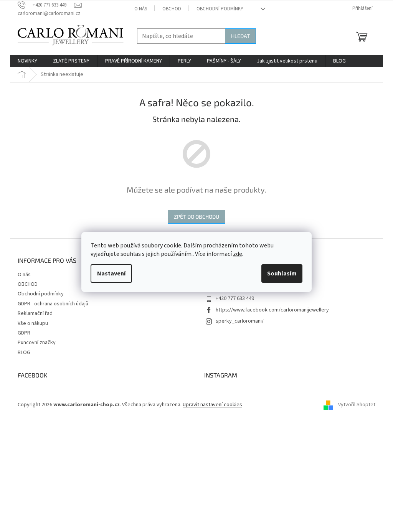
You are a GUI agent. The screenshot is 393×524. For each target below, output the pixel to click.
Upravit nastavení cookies (212, 405)
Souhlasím (282, 273)
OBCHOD (171, 8)
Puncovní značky (37, 342)
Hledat (240, 36)
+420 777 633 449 (235, 298)
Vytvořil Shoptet (356, 405)
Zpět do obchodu (196, 216)
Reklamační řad (35, 313)
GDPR (24, 333)
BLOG (24, 352)
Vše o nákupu (33, 323)
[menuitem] (27, 61)
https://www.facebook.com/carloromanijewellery (272, 310)
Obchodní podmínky (219, 8)
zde (237, 254)
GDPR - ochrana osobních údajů (53, 304)
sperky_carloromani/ (240, 321)
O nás (140, 8)
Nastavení (111, 273)
